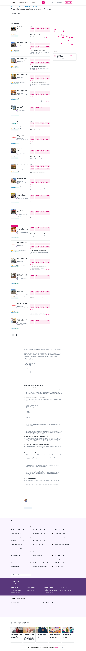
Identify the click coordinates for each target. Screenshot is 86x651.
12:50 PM (32, 60)
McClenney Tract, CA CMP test (50, 590)
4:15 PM (47, 91)
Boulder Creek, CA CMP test (65, 590)
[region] (64, 37)
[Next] (74, 623)
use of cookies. (56, 647)
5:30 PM (47, 94)
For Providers (59, 2)
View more (31, 32)
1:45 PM (42, 28)
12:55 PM (32, 123)
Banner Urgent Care (15, 602)
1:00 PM (32, 28)
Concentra (13, 604)
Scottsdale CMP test (15, 592)
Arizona (22, 6)
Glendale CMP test (31, 587)
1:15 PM (37, 28)
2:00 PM (47, 28)
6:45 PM (37, 229)
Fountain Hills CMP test (31, 586)
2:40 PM (47, 195)
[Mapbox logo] (55, 51)
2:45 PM (42, 30)
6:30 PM (32, 229)
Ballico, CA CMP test (48, 592)
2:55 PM (37, 260)
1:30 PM (37, 44)
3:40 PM (47, 110)
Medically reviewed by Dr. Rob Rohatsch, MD (35, 499)
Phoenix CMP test (30, 590)
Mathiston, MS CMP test (65, 586)
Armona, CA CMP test (64, 589)
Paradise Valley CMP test (16, 590)
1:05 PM (32, 136)
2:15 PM (32, 30)
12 (24, 335)
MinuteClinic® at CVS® (48, 602)
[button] (63, 38)
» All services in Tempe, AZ (17, 574)
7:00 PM (42, 229)
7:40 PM (47, 229)
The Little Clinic (46, 606)
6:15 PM (47, 227)
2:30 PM (37, 30)
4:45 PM (37, 94)
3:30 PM (47, 182)
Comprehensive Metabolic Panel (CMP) (30, 6)
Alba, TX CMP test (63, 587)
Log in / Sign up (68, 2)
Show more (48, 37)
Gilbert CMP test (14, 587)
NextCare (45, 604)
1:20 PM (32, 320)
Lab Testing (15, 6)
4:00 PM (42, 91)
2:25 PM (32, 275)
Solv (11, 6)
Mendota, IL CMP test (48, 586)
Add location (72, 55)
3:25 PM (32, 227)
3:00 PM (47, 30)
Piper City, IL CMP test (48, 587)
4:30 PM (32, 94)
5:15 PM (42, 94)
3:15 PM (42, 182)
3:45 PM (42, 227)
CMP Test (18, 6)
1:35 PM (32, 195)
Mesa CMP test (30, 589)
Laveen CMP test (14, 589)
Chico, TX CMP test (48, 589)
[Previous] (72, 623)
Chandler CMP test (15, 586)
